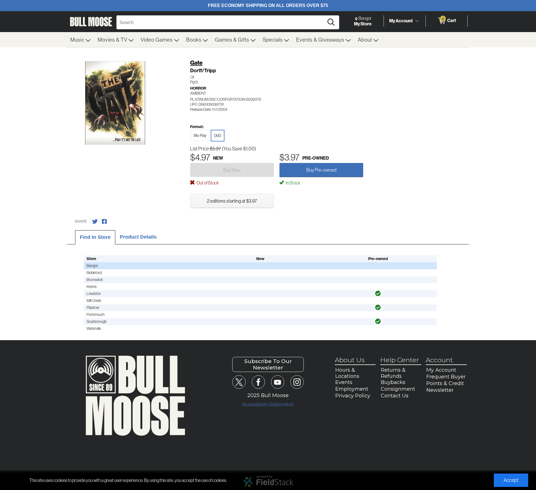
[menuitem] (80, 39)
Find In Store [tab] (95, 237)
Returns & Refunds (393, 373)
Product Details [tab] (138, 237)
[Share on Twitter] (95, 221)
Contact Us (394, 396)
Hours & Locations (347, 373)
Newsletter (440, 390)
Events (343, 382)
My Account (401, 20)
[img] (378, 293)
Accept (511, 480)
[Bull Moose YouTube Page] (278, 381)
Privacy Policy (352, 396)
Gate (196, 62)
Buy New (232, 170)
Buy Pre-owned (321, 170)
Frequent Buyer (446, 377)
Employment (351, 389)
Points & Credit (445, 383)
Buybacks (393, 382)
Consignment (398, 389)
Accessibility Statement (268, 404)
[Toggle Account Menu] (416, 21)
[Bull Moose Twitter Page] (239, 381)
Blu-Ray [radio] (200, 135)
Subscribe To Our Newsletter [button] (268, 364)
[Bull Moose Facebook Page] (258, 381)
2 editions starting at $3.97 (232, 201)
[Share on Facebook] (104, 221)
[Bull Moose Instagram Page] (297, 381)
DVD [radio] (217, 135)
